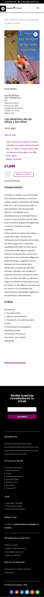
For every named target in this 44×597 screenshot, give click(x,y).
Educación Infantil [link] (12, 479)
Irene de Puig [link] (10, 135)
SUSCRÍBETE (22, 417)
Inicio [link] (6, 19)
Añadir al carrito (23, 174)
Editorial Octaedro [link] (17, 19)
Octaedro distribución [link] (14, 467)
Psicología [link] (10, 485)
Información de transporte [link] (16, 509)
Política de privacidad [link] (14, 506)
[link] (3, 9)
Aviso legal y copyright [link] (14, 503)
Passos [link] (8, 473)
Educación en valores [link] (21, 142)
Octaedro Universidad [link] (14, 476)
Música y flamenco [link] (12, 470)
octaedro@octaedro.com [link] (14, 552)
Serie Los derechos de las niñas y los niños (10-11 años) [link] (22, 152)
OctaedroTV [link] (10, 488)
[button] (36, 34)
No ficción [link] (17, 159)
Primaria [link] (34, 142)
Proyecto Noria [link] (26, 148)
